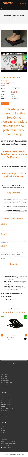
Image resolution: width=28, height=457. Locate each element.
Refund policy (4, 415)
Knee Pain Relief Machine (6, 402)
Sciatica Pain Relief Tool (6, 410)
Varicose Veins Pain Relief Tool (7, 412)
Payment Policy (4, 378)
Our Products (4, 426)
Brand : (2, 94)
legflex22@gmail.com (7, 447)
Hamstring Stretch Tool (6, 398)
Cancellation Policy (5, 380)
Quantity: (3, 88)
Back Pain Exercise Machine (7, 395)
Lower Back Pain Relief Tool (7, 408)
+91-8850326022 (5, 445)
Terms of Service (4, 386)
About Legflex (4, 432)
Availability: (4, 98)
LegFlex (14, 335)
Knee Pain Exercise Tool (6, 400)
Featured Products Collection (16, 19)
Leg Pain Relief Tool (5, 404)
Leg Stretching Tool (5, 406)
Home (6, 19)
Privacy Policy (4, 376)
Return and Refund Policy (6, 382)
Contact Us (3, 430)
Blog (2, 428)
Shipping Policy (4, 384)
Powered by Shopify (19, 454)
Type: (2, 96)
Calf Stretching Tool (5, 397)
